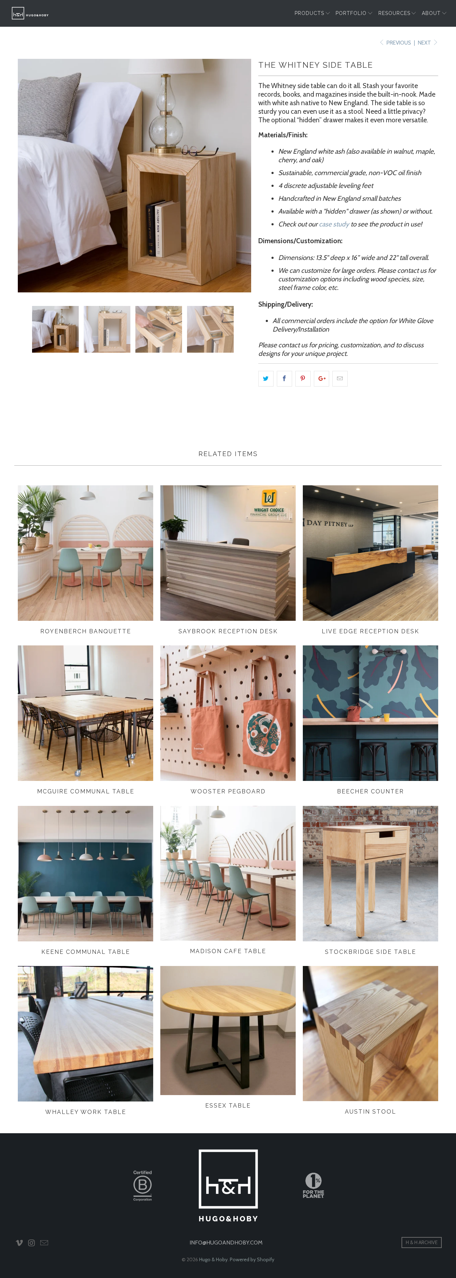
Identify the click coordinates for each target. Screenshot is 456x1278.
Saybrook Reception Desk (228, 553)
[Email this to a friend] (340, 379)
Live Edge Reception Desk (370, 553)
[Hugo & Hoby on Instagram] (32, 1243)
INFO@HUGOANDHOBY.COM (226, 1242)
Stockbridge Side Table (370, 873)
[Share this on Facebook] (284, 379)
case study (334, 224)
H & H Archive (421, 1242)
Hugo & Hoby (213, 1259)
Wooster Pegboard (228, 713)
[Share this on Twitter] (266, 379)
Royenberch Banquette (85, 553)
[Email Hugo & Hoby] (44, 1243)
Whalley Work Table (85, 1033)
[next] (239, 175)
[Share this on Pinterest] (303, 379)
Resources (394, 13)
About (431, 13)
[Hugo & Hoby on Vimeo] (19, 1243)
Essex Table (228, 1030)
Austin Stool (370, 1033)
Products (309, 13)
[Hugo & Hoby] (30, 13)
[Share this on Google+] (321, 379)
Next (425, 43)
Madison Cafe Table (228, 873)
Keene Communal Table (85, 873)
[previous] (30, 175)
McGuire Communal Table (85, 713)
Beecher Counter (370, 713)
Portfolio (351, 13)
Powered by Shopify (252, 1259)
